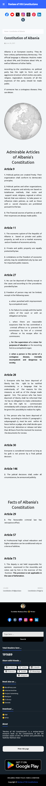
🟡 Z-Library (6, 699)
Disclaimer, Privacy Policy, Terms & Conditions (23, 778)
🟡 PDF (4, 715)
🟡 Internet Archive (9, 690)
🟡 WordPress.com (9, 687)
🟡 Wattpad (6, 696)
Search (23, 639)
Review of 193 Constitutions (23, 4)
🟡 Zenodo (6, 702)
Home (6, 31)
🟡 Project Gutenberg (10, 693)
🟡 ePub (5, 718)
